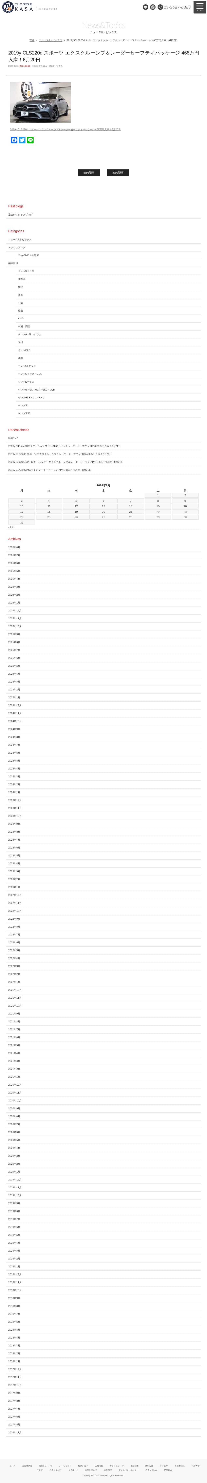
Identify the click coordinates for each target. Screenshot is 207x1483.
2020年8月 (14, 1116)
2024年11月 (15, 713)
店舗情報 (99, 1466)
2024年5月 (14, 760)
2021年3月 (14, 1061)
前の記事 (89, 172)
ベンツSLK (24, 413)
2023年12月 (15, 800)
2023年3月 (14, 871)
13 (103, 506)
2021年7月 (14, 1029)
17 (21, 511)
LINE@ (145, 7)
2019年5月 (14, 1235)
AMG (20, 318)
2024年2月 (14, 784)
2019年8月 (14, 1211)
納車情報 (13, 263)
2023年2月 (14, 879)
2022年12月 (15, 895)
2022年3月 (14, 966)
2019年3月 (14, 1250)
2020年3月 (14, 1156)
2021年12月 (15, 990)
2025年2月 (14, 689)
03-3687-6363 (177, 7)
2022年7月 (14, 934)
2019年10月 (15, 1195)
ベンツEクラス (26, 381)
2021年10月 (15, 1005)
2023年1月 (14, 887)
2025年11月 (15, 618)
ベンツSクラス (26, 271)
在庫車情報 (27, 1466)
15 (158, 506)
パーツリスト (65, 1466)
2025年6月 (14, 658)
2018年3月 (14, 1345)
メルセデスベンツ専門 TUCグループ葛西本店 (43, 7)
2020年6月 (14, 1132)
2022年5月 (14, 950)
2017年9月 (14, 1393)
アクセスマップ (117, 1466)
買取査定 (195, 1466)
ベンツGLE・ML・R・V (31, 397)
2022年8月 (14, 926)
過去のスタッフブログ (20, 214)
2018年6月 (14, 1321)
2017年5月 (14, 1424)
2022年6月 (14, 942)
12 (76, 506)
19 (76, 511)
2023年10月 (15, 816)
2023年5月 (14, 855)
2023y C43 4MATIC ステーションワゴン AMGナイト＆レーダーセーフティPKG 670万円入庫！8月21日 (64, 446)
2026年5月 (14, 571)
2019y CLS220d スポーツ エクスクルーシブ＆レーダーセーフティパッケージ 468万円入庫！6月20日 (65, 129)
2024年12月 (15, 705)
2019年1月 (14, 1266)
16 (185, 506)
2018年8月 (14, 1306)
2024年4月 (14, 768)
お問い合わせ (91, 1470)
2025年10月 (15, 626)
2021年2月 (14, 1069)
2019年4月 (14, 1242)
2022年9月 (14, 918)
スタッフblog (151, 1470)
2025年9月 (14, 634)
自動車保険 (180, 1466)
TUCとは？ (83, 1466)
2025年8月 (14, 642)
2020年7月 (14, 1124)
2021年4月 (14, 1053)
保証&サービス (46, 1466)
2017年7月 (14, 1408)
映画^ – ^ (13, 438)
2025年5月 (14, 665)
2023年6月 (14, 847)
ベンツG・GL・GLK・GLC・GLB (36, 389)
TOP (32, 40)
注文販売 (164, 1466)
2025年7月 (14, 650)
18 (49, 511)
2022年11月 (15, 903)
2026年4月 (14, 579)
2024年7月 (14, 745)
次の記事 (118, 172)
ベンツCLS (24, 350)
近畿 (20, 310)
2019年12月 (15, 1179)
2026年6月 (14, 563)
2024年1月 (14, 792)
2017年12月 (15, 1369)
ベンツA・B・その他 (29, 334)
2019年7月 (14, 1219)
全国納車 (134, 1466)
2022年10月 (15, 910)
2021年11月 (15, 997)
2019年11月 (15, 1187)
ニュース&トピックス (50, 40)
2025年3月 (14, 681)
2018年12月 (15, 1274)
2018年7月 (14, 1314)
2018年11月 (15, 1282)
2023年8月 (14, 831)
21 (130, 511)
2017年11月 (15, 1377)
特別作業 (149, 1466)
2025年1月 (14, 697)
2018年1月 (14, 1361)
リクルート (73, 1470)
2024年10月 (15, 721)
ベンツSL (23, 405)
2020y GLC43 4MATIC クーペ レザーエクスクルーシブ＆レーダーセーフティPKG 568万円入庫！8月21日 (65, 462)
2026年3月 (14, 586)
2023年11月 (15, 808)
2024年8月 (14, 737)
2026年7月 (14, 555)
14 (130, 506)
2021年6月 (14, 1037)
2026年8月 (14, 547)
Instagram (152, 7)
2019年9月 (14, 1203)
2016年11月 (15, 1432)
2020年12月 (15, 1084)
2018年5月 (14, 1329)
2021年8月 (14, 1021)
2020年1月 (14, 1171)
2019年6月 (14, 1227)
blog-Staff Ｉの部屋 (28, 255)
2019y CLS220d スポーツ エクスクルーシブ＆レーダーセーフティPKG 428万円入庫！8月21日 (60, 454)
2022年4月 (14, 958)
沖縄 (20, 358)
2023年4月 (14, 863)
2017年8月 (14, 1401)
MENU (200, 7)
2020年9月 (14, 1108)
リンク (40, 1470)
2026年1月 (14, 602)
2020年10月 (15, 1100)
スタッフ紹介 (56, 1470)
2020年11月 (15, 1092)
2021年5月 (14, 1045)
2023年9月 (14, 824)
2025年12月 (15, 610)
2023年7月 (14, 839)
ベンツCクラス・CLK (30, 373)
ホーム (13, 1466)
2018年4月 (14, 1337)
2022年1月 (14, 982)
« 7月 (11, 527)
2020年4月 (14, 1148)
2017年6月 (14, 1416)
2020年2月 (14, 1163)
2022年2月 (14, 974)
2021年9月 (14, 1013)
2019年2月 (14, 1258)
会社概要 (108, 1470)
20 (103, 511)
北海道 (21, 279)
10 (21, 506)
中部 (20, 302)
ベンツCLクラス (27, 366)
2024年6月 (14, 752)
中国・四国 (24, 326)
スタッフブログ (16, 247)
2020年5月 (14, 1140)
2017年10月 (15, 1385)
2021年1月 (14, 1076)
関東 (20, 294)
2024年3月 (14, 776)
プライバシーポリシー (129, 1470)
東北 (20, 287)
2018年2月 (14, 1353)
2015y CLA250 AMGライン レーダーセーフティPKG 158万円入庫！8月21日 (49, 470)
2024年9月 (14, 729)
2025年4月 (14, 673)
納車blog (168, 1470)
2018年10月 (15, 1290)
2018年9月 (14, 1298)
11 (49, 506)
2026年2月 (14, 594)
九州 (20, 342)
